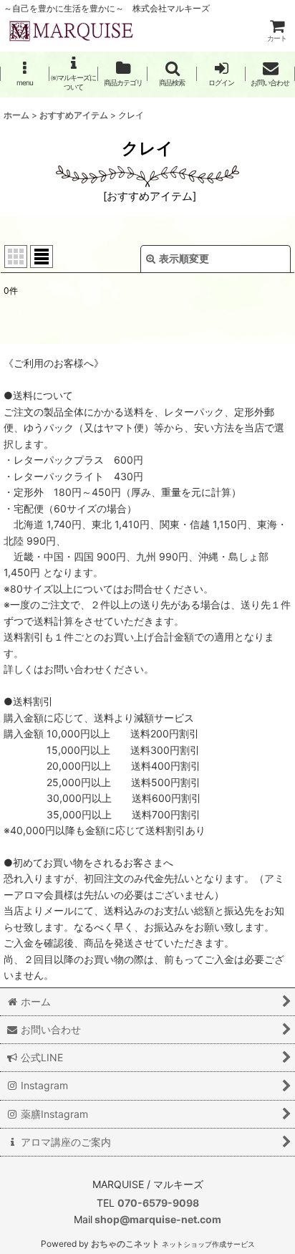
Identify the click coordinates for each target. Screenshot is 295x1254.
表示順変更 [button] (184, 258)
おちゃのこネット (125, 1243)
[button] (24, 73)
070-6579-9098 (158, 1203)
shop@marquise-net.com (156, 1219)
